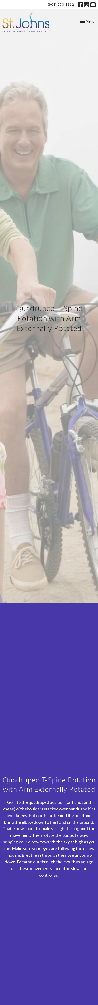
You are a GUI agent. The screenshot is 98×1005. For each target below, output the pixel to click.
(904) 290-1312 (61, 4)
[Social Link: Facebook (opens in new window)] (80, 4)
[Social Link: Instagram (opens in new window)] (86, 4)
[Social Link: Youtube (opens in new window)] (93, 4)
